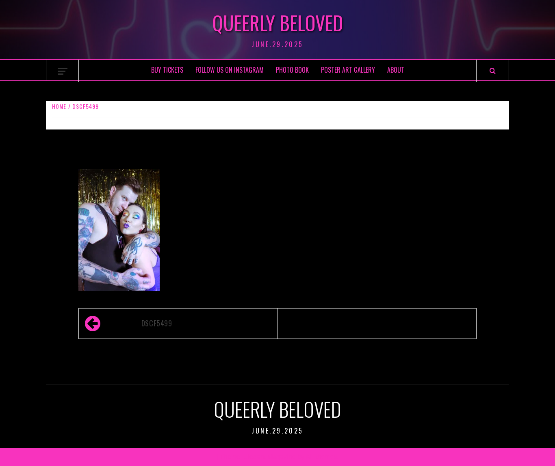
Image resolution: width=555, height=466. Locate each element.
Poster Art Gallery (348, 70)
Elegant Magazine (269, 456)
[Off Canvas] (62, 71)
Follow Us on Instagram (229, 70)
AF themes (321, 456)
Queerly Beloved (277, 22)
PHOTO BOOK (292, 70)
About (395, 70)
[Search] (493, 71)
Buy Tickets (167, 70)
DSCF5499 (156, 323)
